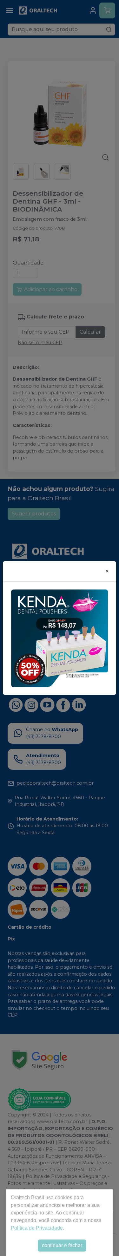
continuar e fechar (62, 1245)
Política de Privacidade (37, 1228)
